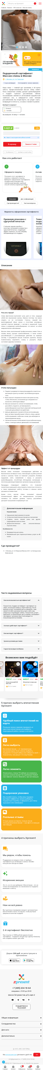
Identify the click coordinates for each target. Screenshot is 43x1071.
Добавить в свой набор (24, 152)
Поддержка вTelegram (22, 1007)
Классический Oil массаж (12, 682)
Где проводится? (13, 203)
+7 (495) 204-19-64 (21, 988)
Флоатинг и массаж (29, 682)
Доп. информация (27, 199)
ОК (37, 1055)
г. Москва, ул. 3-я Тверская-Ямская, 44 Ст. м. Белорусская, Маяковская (15, 79)
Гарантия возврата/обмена (13, 649)
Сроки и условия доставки (13, 641)
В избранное (9, 152)
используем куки (11, 1055)
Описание (12, 199)
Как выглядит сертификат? (13, 633)
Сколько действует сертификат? (15, 625)
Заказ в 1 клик (31, 144)
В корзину (12, 144)
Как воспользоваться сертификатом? (17, 600)
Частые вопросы (30, 203)
